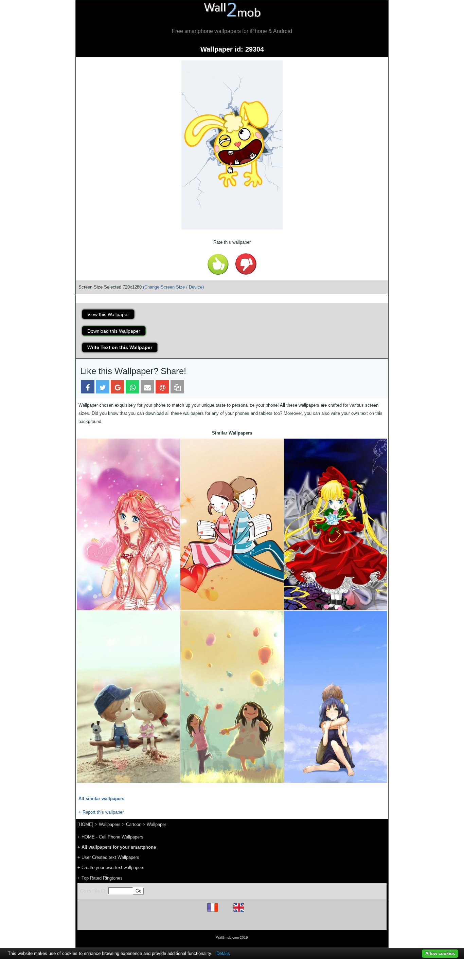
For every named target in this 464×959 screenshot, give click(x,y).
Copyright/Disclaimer (223, 922)
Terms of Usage (192, 922)
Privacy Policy (253, 922)
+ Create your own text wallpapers (110, 867)
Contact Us (275, 922)
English (250, 912)
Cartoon (133, 824)
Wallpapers (110, 824)
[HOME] (85, 824)
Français (225, 912)
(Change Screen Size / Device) (173, 287)
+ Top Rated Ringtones (100, 878)
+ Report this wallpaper (101, 812)
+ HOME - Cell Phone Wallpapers (110, 837)
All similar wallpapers (101, 798)
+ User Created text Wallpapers (108, 857)
